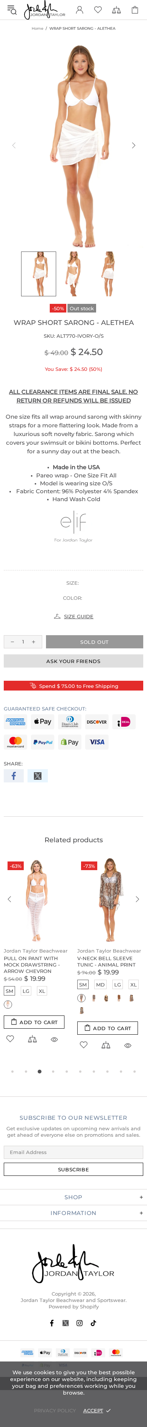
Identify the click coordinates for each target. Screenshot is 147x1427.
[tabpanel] (37, 959)
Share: (13, 764)
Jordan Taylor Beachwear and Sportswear (45, 10)
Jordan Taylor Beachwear (35, 951)
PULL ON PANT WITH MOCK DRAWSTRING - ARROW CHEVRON (32, 964)
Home (37, 28)
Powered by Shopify (74, 1307)
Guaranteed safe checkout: (45, 709)
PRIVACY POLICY (55, 1410)
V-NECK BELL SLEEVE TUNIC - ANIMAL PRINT (106, 961)
